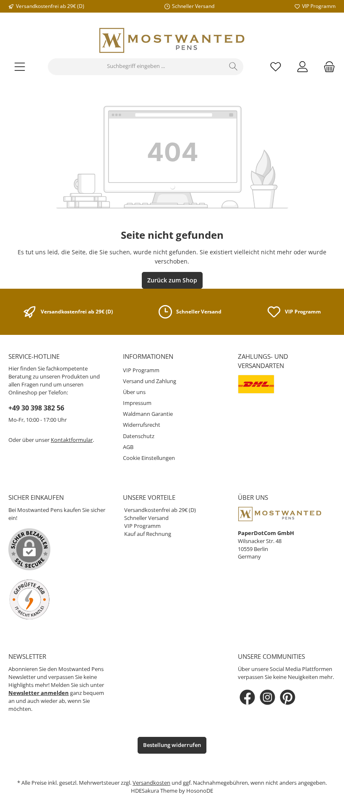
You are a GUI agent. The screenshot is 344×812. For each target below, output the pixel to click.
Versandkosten (151, 782)
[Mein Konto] (302, 66)
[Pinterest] (287, 697)
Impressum (137, 403)
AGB (128, 447)
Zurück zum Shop (172, 280)
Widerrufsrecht (141, 424)
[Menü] (19, 66)
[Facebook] (247, 697)
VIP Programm (141, 370)
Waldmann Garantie (148, 414)
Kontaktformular (72, 440)
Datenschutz (138, 436)
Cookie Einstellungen (149, 458)
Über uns (134, 392)
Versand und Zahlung (149, 381)
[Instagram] (267, 697)
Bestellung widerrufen (172, 745)
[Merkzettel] (275, 66)
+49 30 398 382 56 (36, 408)
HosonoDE (199, 790)
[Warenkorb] (327, 66)
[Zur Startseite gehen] (172, 40)
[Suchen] (233, 66)
